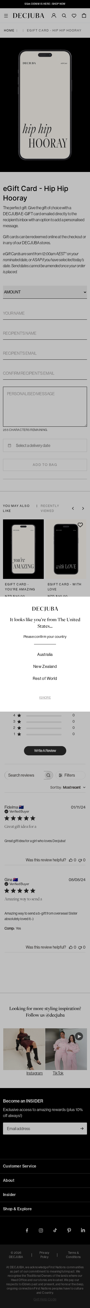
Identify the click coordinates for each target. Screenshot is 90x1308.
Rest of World (45, 678)
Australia (45, 654)
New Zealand (45, 666)
